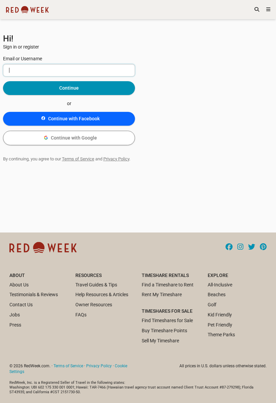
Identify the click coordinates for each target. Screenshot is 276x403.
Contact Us (21, 304)
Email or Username (22, 58)
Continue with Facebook (74, 118)
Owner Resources (93, 304)
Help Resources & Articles (101, 294)
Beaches (217, 294)
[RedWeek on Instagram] (240, 247)
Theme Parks (221, 334)
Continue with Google (74, 138)
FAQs (81, 314)
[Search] (256, 9)
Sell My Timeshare (160, 340)
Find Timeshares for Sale (167, 320)
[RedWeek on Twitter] (251, 247)
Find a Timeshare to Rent (168, 284)
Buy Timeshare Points (164, 330)
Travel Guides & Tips (96, 284)
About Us (19, 284)
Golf (212, 304)
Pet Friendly (220, 325)
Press (15, 325)
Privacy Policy (116, 158)
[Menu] (268, 9)
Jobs (14, 314)
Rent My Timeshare (162, 294)
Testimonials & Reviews (33, 294)
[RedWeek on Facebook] (229, 247)
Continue (69, 88)
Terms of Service (78, 158)
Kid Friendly (220, 314)
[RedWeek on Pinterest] (263, 247)
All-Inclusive (220, 284)
